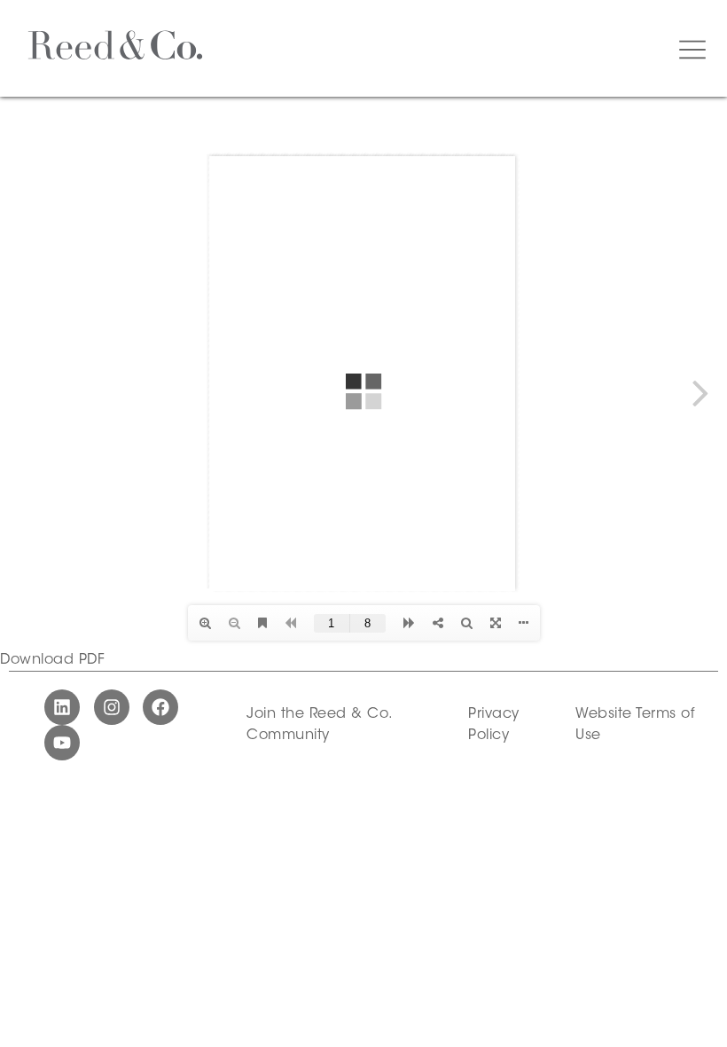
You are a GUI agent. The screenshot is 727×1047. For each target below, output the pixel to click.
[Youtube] (62, 742)
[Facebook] (160, 707)
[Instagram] (111, 707)
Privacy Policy (494, 725)
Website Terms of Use (634, 725)
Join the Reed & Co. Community (319, 725)
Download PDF (52, 660)
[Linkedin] (62, 707)
